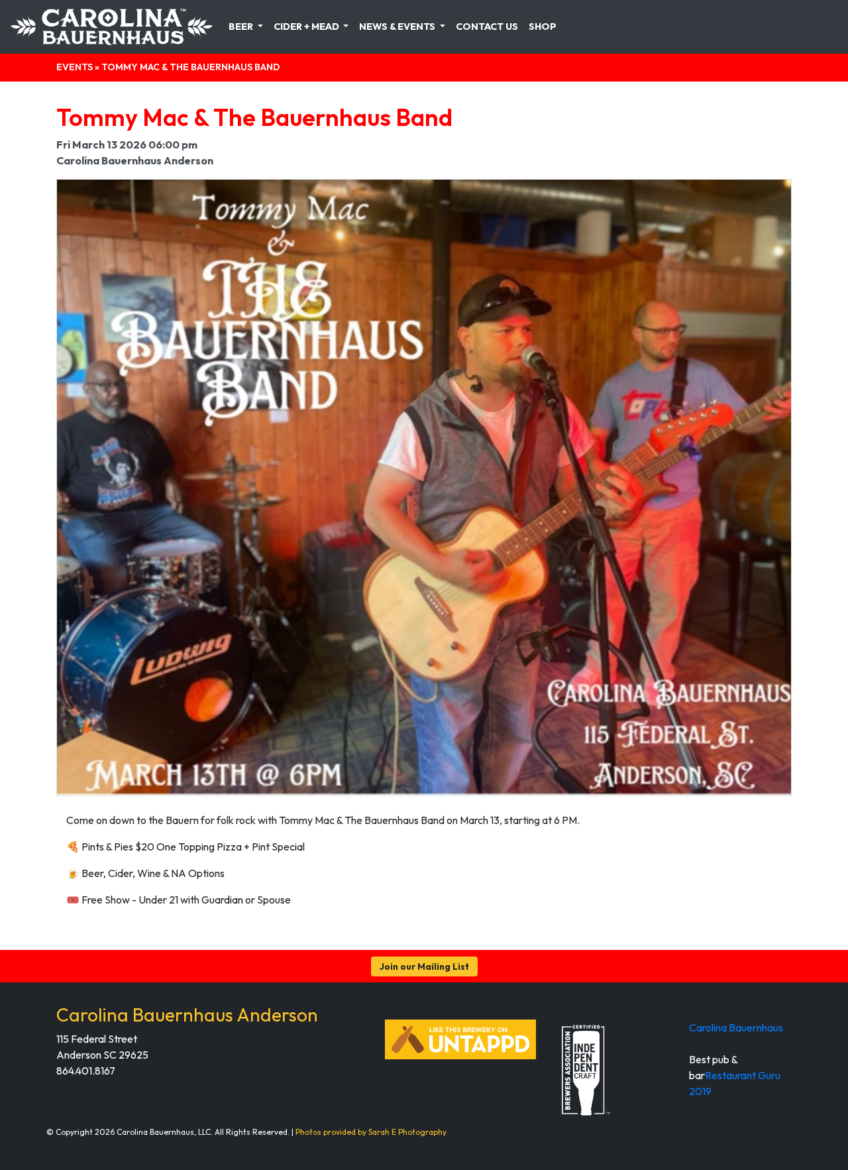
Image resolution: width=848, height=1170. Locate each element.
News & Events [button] (398, 26)
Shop (542, 26)
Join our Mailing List (424, 966)
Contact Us (487, 26)
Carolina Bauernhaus (736, 1027)
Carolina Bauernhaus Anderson (187, 1014)
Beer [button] (242, 26)
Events (74, 67)
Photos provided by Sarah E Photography (371, 1132)
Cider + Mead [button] (307, 26)
